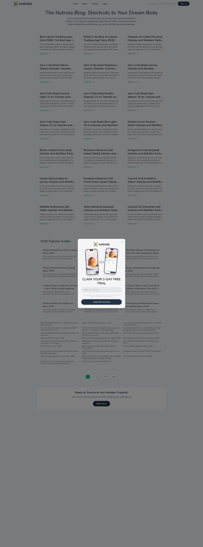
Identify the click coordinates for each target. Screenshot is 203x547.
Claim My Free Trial (101, 302)
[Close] (122, 242)
